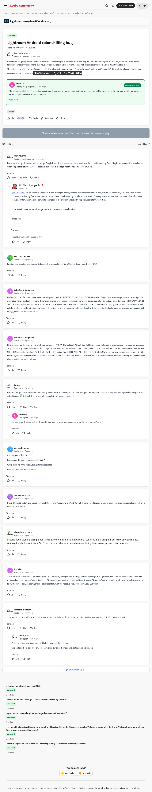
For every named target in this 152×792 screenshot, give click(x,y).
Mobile (11, 111)
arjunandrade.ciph (22, 495)
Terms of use (63, 788)
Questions (60, 13)
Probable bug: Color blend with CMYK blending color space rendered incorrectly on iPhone (46, 743)
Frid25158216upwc (22, 256)
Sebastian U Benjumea (24, 290)
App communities (18, 13)
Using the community (49, 788)
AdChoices (137, 788)
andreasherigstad (21, 448)
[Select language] (112, 5)
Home (6, 13)
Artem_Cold (24, 635)
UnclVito (18, 569)
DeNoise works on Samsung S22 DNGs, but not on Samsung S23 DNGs (36, 699)
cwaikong (23, 414)
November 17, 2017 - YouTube (57, 73)
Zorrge (17, 385)
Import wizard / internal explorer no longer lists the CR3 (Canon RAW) (36, 713)
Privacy (73, 788)
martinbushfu (20, 155)
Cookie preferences (86, 788)
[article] (76, 167)
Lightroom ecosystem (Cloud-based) (40, 13)
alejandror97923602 (23, 532)
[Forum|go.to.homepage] (22, 5)
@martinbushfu (18, 192)
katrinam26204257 (22, 53)
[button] (5, 6)
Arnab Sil (20, 83)
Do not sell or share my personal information (112, 788)
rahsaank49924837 (22, 609)
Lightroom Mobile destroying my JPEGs (23, 686)
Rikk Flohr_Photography (29, 185)
